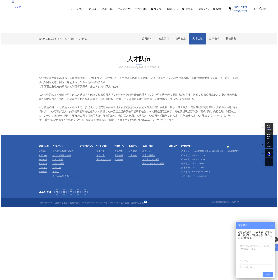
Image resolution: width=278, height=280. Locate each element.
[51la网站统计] (145, 203)
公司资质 (181, 38)
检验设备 (231, 38)
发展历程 (164, 38)
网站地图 (215, 202)
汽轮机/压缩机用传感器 (153, 163)
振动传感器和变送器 (61, 155)
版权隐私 (225, 202)
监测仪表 (56, 168)
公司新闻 (133, 151)
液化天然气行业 (103, 159)
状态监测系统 (148, 155)
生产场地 (214, 38)
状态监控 (146, 151)
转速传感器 (57, 159)
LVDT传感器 (58, 163)
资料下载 (119, 151)
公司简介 (147, 38)
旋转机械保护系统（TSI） (64, 176)
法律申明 (235, 202)
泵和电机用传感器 (150, 159)
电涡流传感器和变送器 (62, 151)
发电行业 (100, 155)
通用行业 (100, 151)
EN (264, 9)
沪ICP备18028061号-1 (110, 203)
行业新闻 (133, 155)
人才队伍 (82, 38)
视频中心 (119, 159)
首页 (59, 38)
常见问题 (119, 155)
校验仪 (55, 172)
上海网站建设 (137, 203)
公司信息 (69, 38)
